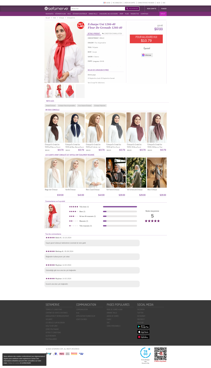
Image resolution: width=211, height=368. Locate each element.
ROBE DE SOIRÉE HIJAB (114, 309)
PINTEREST (141, 319)
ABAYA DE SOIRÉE (113, 316)
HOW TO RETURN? (52, 326)
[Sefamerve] (56, 8)
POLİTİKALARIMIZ (51, 339)
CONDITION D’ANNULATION (113, 33)
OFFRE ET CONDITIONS (53, 332)
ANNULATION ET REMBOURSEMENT (57, 316)
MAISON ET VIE (135, 14)
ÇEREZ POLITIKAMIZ (52, 329)
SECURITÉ (49, 319)
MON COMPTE (151, 9)
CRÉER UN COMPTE (129, 3)
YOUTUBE (140, 323)
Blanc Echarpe (152, 190)
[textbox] (97, 9)
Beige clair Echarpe (51, 190)
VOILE (69, 14)
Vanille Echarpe (70, 190)
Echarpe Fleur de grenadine (66, 105)
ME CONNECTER (117, 3)
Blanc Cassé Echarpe (92, 190)
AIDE (164, 3)
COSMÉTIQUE (144, 14)
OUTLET (163, 14)
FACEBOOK (141, 309)
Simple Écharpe (50, 105)
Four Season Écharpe (84, 105)
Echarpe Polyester (99, 105)
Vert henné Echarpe (112, 190)
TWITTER (140, 313)
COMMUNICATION (82, 309)
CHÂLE (109, 319)
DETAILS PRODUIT (94, 33)
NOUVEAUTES (49, 14)
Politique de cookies (14, 363)
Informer (148, 55)
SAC (108, 323)
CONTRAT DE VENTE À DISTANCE (57, 313)
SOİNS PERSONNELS (113, 326)
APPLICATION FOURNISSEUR (85, 316)
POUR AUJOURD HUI (146, 39)
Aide (77, 313)
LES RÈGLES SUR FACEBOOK (55, 323)
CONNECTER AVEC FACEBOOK (146, 3)
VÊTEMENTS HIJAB (60, 14)
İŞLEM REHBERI (51, 336)
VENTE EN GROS (81, 319)
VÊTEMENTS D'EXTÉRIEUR (80, 14)
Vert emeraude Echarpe (134, 190)
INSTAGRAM (141, 316)
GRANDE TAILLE (93, 14)
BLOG (158, 3)
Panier (164, 9)
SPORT (121, 14)
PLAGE (127, 14)
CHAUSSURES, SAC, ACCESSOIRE (108, 14)
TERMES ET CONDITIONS (54, 309)
